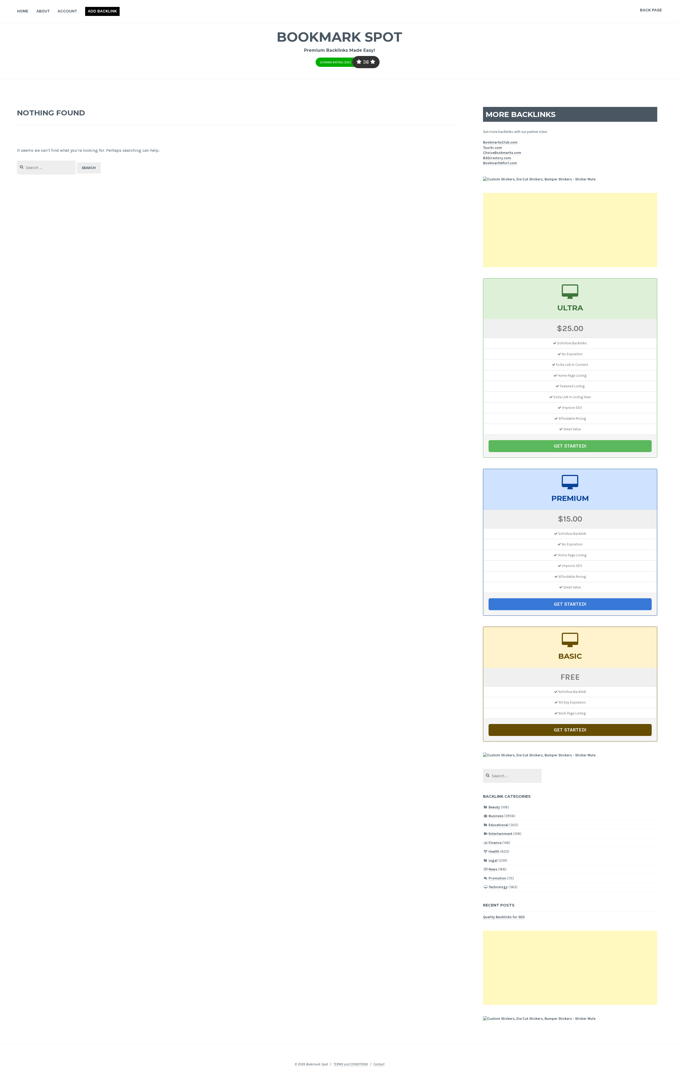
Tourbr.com (492, 148)
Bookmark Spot (339, 37)
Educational (498, 825)
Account (67, 11)
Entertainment (500, 834)
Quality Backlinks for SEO (504, 917)
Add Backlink (102, 11)
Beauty (494, 807)
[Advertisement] (570, 230)
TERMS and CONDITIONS (350, 1064)
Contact (378, 1064)
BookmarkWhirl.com (500, 163)
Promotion (497, 878)
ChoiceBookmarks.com (502, 153)
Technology (498, 887)
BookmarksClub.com (500, 142)
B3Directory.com (497, 158)
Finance (495, 843)
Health (494, 851)
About (43, 11)
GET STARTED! (570, 446)
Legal (493, 860)
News (493, 869)
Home (22, 11)
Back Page (651, 9)
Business (496, 816)
